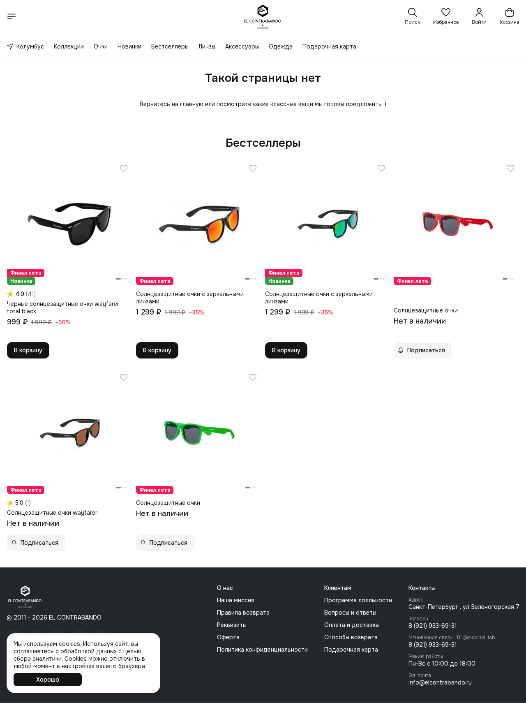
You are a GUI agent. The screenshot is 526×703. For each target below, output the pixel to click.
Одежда (281, 46)
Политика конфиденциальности (262, 649)
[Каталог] (11, 16)
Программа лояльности (358, 600)
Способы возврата (351, 637)
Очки (101, 46)
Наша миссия (235, 600)
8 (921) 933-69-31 (432, 625)
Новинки (129, 46)
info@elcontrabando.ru (440, 682)
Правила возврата (243, 612)
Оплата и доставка (351, 625)
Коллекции (69, 46)
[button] (446, 16)
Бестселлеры (170, 46)
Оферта (228, 637)
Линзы (206, 46)
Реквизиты (232, 625)
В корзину (28, 350)
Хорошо (47, 679)
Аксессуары (242, 46)
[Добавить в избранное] (124, 169)
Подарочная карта (329, 46)
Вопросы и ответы (350, 612)
